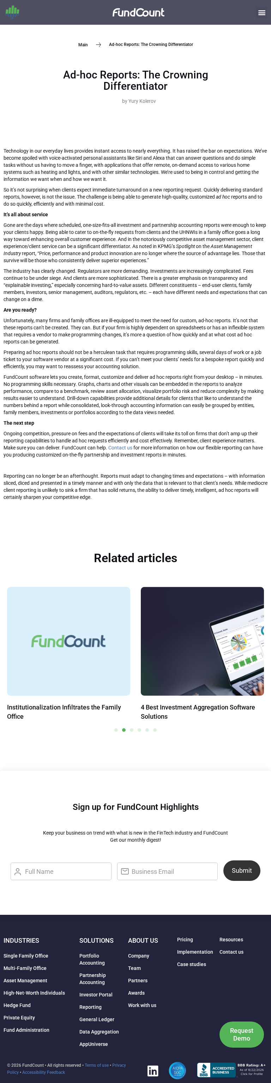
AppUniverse (93, 1044)
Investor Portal (96, 994)
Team (134, 968)
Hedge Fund (17, 1005)
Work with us (142, 1005)
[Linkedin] (152, 1070)
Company (138, 956)
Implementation (195, 952)
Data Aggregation (99, 1032)
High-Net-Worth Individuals (34, 993)
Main (83, 44)
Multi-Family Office (25, 968)
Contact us (120, 448)
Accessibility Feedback (43, 1072)
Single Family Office (26, 956)
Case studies (191, 964)
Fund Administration (26, 1030)
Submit (242, 870)
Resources (231, 939)
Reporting (90, 1007)
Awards (136, 993)
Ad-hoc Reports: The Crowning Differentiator (135, 80)
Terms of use (97, 1065)
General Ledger (96, 1019)
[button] (261, 12)
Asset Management (25, 980)
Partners (137, 980)
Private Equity (19, 1017)
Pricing (185, 939)
